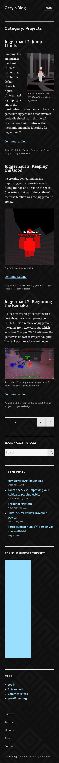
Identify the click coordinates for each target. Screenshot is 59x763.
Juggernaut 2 (38, 150)
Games (26, 150)
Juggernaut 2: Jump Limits (23, 43)
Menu (49, 7)
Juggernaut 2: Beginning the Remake (28, 303)
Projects (9, 153)
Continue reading (16, 141)
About (8, 738)
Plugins (9, 730)
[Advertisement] (18, 609)
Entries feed (15, 689)
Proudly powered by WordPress (35, 756)
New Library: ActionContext (25, 480)
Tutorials (10, 722)
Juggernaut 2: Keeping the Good (26, 168)
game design (23, 153)
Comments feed (18, 693)
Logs (48, 150)
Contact (10, 746)
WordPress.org (17, 698)
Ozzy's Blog (15, 7)
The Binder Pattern (20, 503)
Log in (11, 684)
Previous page (41, 426)
